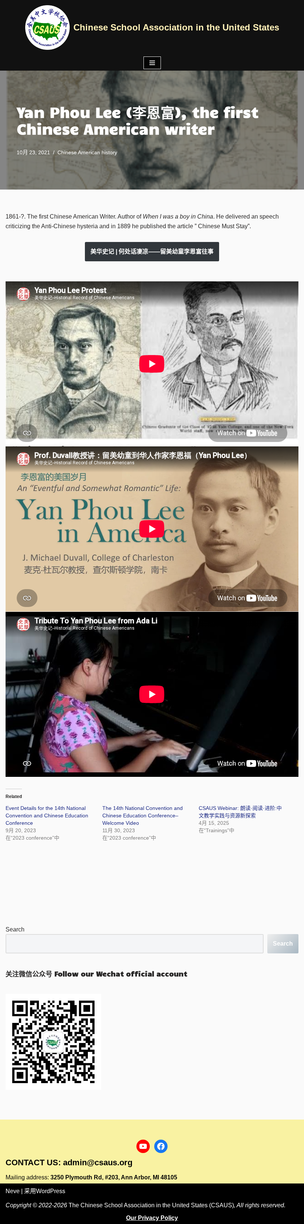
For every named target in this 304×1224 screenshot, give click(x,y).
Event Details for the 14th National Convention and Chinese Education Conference (47, 815)
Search (15, 929)
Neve (13, 1191)
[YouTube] (143, 1146)
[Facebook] (161, 1146)
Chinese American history (87, 152)
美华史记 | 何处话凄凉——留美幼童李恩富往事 (152, 251)
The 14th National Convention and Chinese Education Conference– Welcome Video (142, 815)
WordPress (50, 1191)
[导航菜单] (152, 62)
